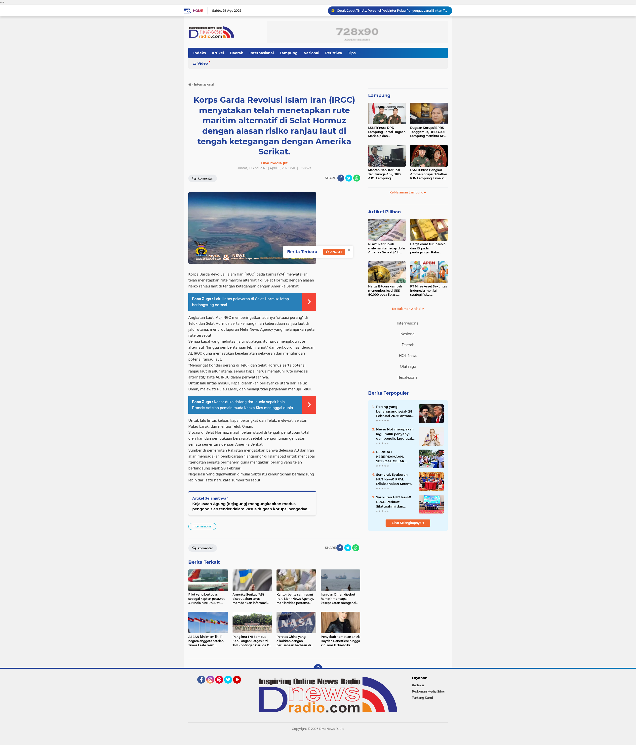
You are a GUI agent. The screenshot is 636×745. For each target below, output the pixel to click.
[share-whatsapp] (356, 178)
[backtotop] (318, 668)
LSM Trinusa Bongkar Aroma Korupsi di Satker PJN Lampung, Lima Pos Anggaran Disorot (428, 174)
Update (335, 252)
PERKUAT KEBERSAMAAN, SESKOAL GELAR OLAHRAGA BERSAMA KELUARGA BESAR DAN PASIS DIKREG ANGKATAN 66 (395, 456)
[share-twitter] (348, 178)
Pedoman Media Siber (428, 691)
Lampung (289, 53)
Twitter (230, 686)
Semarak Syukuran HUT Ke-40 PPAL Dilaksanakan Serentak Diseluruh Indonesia (395, 479)
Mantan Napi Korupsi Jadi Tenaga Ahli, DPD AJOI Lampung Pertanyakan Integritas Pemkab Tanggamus (385, 174)
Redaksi (418, 685)
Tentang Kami (422, 697)
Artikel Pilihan (384, 212)
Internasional (261, 53)
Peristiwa (333, 53)
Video (203, 63)
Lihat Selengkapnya (407, 523)
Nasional (311, 53)
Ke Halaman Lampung (407, 192)
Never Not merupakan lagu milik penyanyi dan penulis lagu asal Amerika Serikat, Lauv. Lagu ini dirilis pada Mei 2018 (395, 434)
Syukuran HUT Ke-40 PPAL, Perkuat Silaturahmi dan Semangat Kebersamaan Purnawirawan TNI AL (394, 502)
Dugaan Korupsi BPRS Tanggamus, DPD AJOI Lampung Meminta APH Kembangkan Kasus (428, 132)
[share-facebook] (340, 178)
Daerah (236, 53)
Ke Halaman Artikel (407, 309)
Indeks (199, 53)
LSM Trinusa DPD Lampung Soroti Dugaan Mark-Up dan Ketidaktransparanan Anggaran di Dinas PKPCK (386, 132)
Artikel (218, 53)
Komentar (205, 178)
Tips (352, 53)
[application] (318, 740)
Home (198, 10)
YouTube (240, 686)
